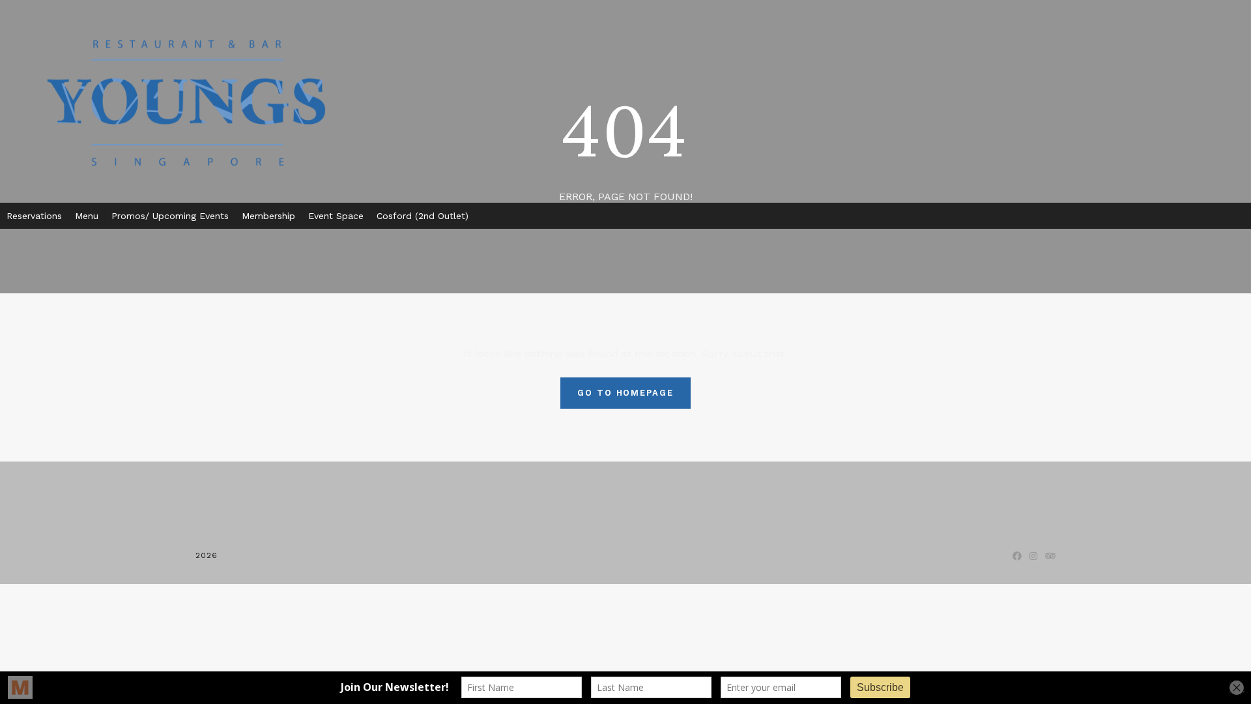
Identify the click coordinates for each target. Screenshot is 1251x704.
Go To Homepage (625, 393)
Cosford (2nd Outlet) (422, 216)
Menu (86, 216)
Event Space (336, 216)
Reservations (34, 216)
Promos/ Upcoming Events (170, 216)
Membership (268, 216)
